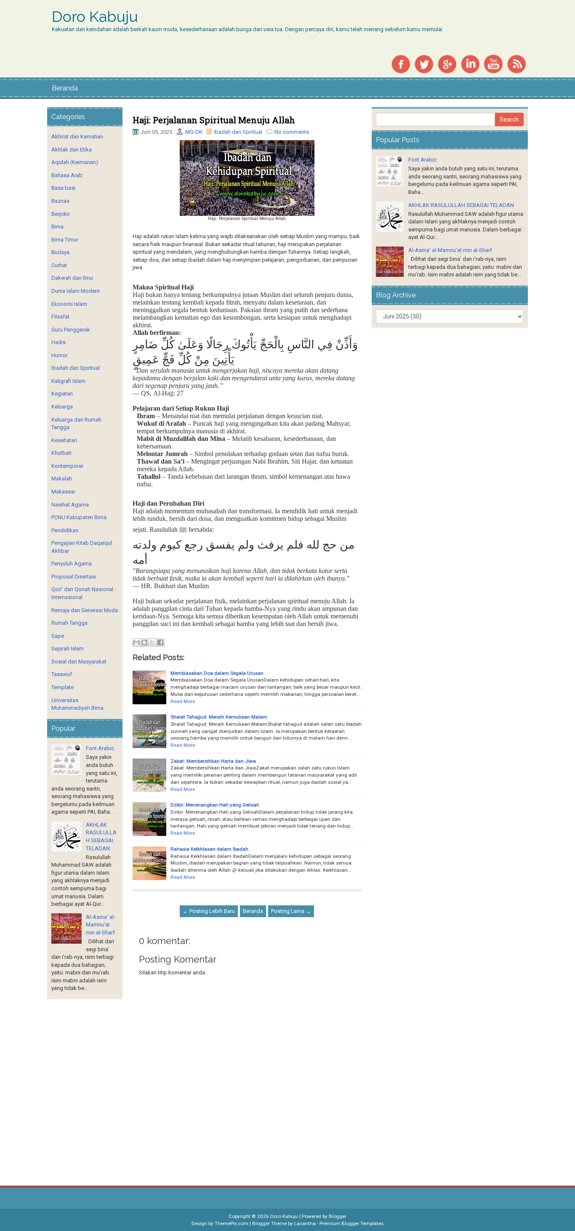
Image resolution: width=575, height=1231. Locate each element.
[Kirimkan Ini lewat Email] (136, 642)
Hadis (58, 342)
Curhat (59, 265)
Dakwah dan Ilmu (72, 278)
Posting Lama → (291, 911)
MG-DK (193, 132)
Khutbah (61, 453)
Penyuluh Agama (71, 563)
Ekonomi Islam (69, 304)
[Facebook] (401, 63)
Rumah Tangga (69, 623)
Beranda (65, 88)
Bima (57, 226)
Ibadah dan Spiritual (238, 132)
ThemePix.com (231, 1223)
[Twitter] (424, 63)
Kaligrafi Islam (68, 381)
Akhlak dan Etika (71, 149)
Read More (182, 701)
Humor (59, 355)
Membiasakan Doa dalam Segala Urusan (217, 673)
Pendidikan (64, 530)
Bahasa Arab (67, 175)
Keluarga (62, 406)
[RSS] (516, 63)
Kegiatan (62, 393)
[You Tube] (493, 63)
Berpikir (60, 214)
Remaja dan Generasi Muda (84, 610)
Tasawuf (61, 674)
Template (62, 687)
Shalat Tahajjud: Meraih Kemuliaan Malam (218, 717)
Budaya (60, 252)
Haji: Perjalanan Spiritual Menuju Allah (214, 119)
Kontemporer (67, 466)
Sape (57, 636)
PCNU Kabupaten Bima (78, 517)
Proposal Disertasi (73, 576)
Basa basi (63, 188)
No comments (291, 132)
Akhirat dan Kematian (77, 136)
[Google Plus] (447, 63)
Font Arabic (100, 748)
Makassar (63, 491)
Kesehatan (64, 440)
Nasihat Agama (70, 504)
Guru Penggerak (70, 329)
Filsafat (60, 316)
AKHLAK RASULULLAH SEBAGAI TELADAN (461, 205)
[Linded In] (470, 63)
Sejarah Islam (67, 648)
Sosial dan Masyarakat (78, 661)
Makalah (61, 478)
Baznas (60, 201)
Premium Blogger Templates (351, 1223)
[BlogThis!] (144, 642)
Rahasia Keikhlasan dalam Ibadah (209, 849)
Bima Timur (64, 239)
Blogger (337, 1216)
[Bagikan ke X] (152, 642)
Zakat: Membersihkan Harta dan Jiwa (213, 761)
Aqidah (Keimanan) (74, 162)
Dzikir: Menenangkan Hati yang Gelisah (214, 805)
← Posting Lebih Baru (209, 911)
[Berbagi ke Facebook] (160, 642)
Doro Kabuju (95, 16)
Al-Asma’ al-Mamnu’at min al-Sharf (100, 925)
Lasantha (305, 1223)
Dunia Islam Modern (75, 291)
